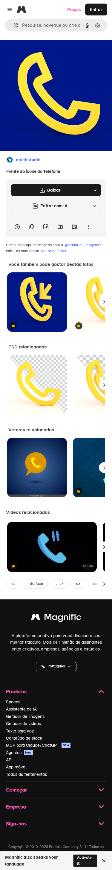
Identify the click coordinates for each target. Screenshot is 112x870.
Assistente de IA (21, 709)
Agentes (19, 752)
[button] (56, 666)
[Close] (104, 860)
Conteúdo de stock (24, 738)
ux (78, 583)
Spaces (13, 702)
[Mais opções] (89, 227)
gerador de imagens (82, 245)
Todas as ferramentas (26, 774)
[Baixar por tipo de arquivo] (95, 190)
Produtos (16, 691)
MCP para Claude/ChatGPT (37, 745)
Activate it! (84, 860)
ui (13, 583)
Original (38, 51)
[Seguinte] (104, 302)
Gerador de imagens (25, 716)
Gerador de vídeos (23, 723)
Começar (16, 790)
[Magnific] (56, 618)
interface (35, 583)
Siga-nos (16, 823)
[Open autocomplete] (13, 25)
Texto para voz (20, 731)
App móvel (16, 767)
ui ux (60, 583)
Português (56, 666)
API (9, 759)
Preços (74, 9)
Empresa (16, 806)
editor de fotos (53, 251)
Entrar (96, 9)
